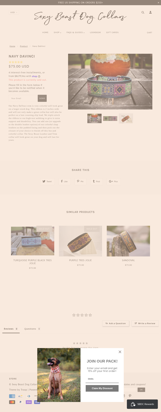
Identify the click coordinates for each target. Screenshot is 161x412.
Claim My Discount (102, 388)
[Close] (120, 352)
